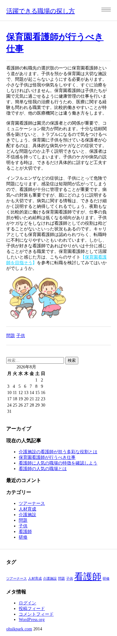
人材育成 (27, 509)
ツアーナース (32, 503)
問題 (10, 335)
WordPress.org (32, 619)
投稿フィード (32, 608)
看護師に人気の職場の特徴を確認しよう (58, 463)
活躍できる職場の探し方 (40, 11)
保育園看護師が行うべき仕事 (47, 457)
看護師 (25, 531)
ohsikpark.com (19, 629)
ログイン (27, 603)
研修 (23, 537)
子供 (20, 335)
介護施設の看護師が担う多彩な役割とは (58, 451)
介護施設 (27, 514)
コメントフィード (36, 614)
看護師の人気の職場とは (43, 468)
